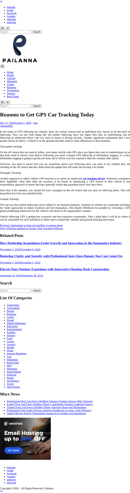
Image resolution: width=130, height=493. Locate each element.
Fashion (11, 332)
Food (9, 338)
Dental (10, 320)
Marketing (12, 359)
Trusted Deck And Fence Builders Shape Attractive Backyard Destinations (46, 407)
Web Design (13, 387)
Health (10, 75)
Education (12, 326)
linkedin (11, 7)
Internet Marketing (17, 353)
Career (10, 317)
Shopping (12, 81)
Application (13, 305)
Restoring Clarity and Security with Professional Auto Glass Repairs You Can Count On (61, 256)
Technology (13, 90)
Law (9, 356)
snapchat (11, 22)
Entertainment (14, 329)
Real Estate (13, 96)
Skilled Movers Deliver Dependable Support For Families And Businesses (46, 413)
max (35, 122)
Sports (10, 377)
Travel (10, 383)
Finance (11, 93)
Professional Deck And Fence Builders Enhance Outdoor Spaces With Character (50, 401)
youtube (11, 16)
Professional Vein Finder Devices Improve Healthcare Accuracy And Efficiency (49, 410)
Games (10, 84)
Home (10, 72)
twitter (10, 10)
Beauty (10, 311)
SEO (9, 365)
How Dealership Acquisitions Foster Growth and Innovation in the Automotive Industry (61, 243)
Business (11, 87)
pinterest (11, 19)
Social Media (14, 371)
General (11, 78)
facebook (12, 13)
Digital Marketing (16, 323)
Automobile (6, 126)
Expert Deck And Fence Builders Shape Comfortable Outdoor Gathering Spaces (50, 404)
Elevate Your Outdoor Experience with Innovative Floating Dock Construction (54, 269)
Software (11, 374)
